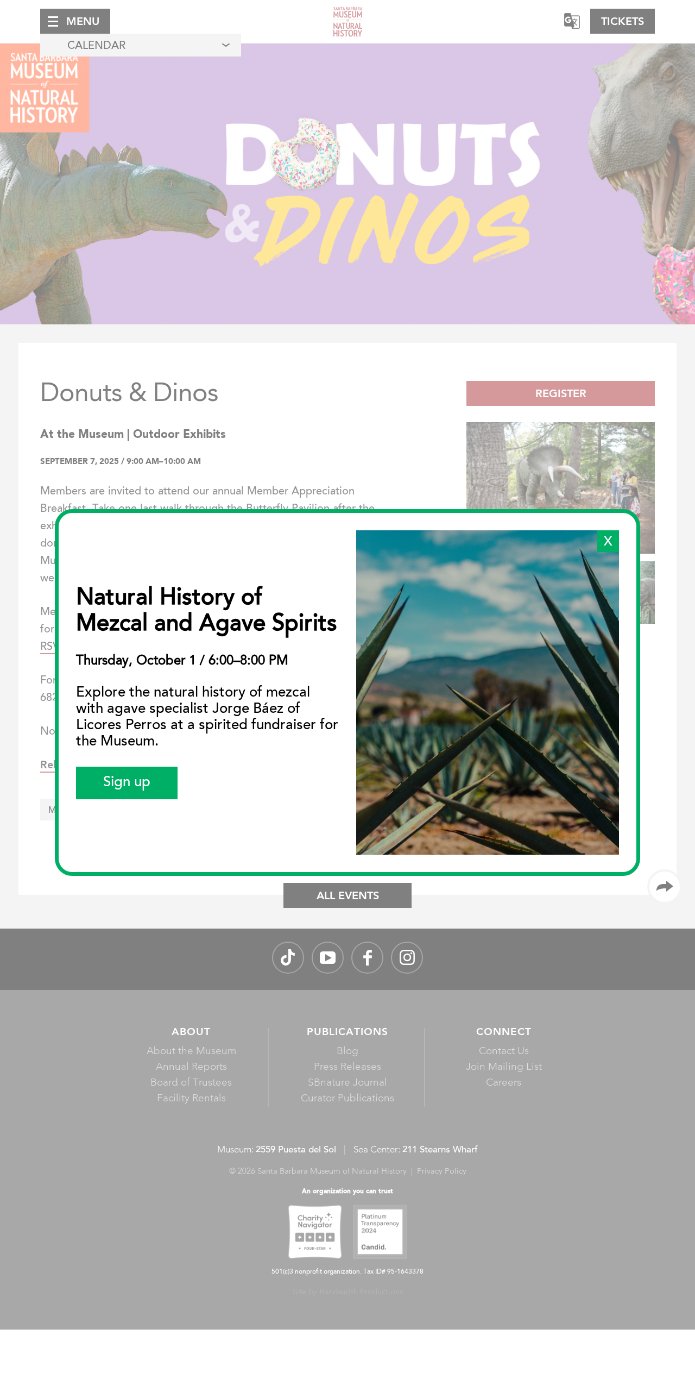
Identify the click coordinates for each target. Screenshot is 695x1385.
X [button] (608, 542)
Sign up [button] (126, 783)
